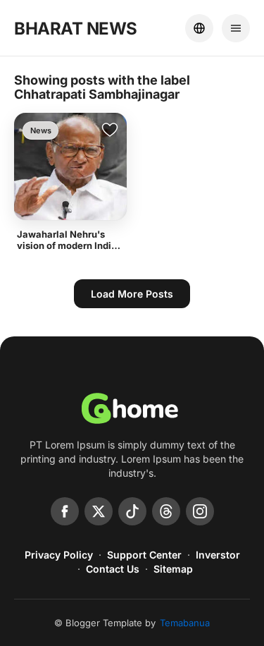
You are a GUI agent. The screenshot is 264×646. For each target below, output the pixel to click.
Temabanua (185, 622)
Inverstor (218, 555)
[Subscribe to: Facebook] (65, 511)
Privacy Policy (59, 555)
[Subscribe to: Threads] (166, 511)
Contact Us (112, 569)
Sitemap (173, 569)
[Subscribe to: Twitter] (98, 511)
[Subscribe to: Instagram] (200, 511)
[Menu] (236, 28)
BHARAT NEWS (75, 28)
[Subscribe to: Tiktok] (132, 511)
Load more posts (132, 294)
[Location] (199, 28)
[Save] (109, 129)
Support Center (144, 555)
